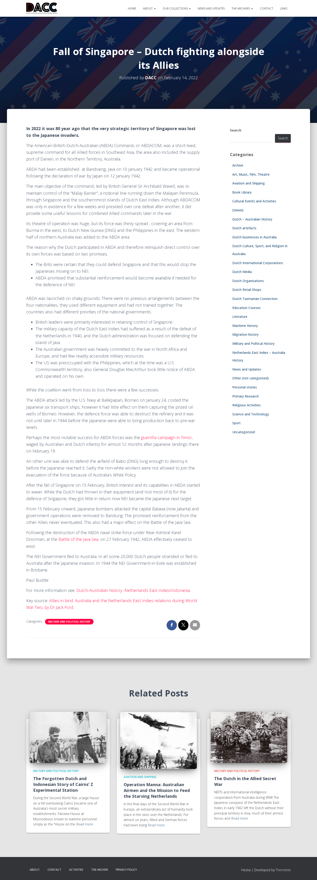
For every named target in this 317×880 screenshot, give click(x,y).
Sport (236, 423)
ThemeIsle (283, 870)
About (148, 8)
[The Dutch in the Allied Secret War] (249, 737)
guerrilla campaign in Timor (166, 437)
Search (235, 130)
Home (132, 8)
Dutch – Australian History (252, 219)
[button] (154, 8)
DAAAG (237, 210)
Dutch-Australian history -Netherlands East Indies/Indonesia (133, 590)
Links (283, 8)
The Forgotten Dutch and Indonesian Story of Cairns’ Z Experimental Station (63, 784)
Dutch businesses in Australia (254, 237)
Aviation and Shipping (248, 183)
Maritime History (245, 325)
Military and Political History (69, 621)
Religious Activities (246, 405)
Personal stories (244, 387)
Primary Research (245, 396)
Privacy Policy (126, 870)
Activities (76, 870)
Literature (239, 316)
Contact (266, 8)
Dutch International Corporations (257, 263)
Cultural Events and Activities (254, 201)
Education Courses (246, 307)
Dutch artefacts (244, 228)
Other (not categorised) (250, 378)
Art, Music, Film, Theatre (251, 174)
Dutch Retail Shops (246, 289)
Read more (84, 824)
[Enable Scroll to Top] (308, 871)
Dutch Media (242, 271)
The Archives (241, 8)
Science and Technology (250, 414)
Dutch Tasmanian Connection (255, 298)
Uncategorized (243, 432)
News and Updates (211, 8)
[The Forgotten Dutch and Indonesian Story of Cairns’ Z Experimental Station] (68, 737)
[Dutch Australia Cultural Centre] (42, 8)
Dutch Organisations (248, 281)
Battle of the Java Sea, (78, 539)
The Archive (99, 870)
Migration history (245, 334)
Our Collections (175, 8)
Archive (237, 165)
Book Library (242, 192)
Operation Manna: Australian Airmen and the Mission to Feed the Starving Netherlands (157, 790)
